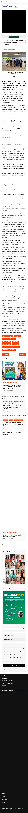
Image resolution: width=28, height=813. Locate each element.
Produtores (16, 346)
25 (7, 660)
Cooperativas (6, 338)
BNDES (10, 336)
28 (17, 660)
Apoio (4, 336)
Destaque (16, 341)
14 (17, 654)
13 (14, 654)
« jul (4, 669)
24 (4, 660)
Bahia (5, 382)
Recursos (13, 349)
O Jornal (3, 796)
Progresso (5, 349)
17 (4, 657)
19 (10, 657)
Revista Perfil (5, 799)
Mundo (9, 49)
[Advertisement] (14, 23)
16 (23, 654)
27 (14, 660)
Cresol (13, 338)
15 (20, 654)
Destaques (5, 49)
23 (23, 657)
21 (17, 657)
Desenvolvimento (6, 341)
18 (7, 657)
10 (4, 654)
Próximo (22, 354)
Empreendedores (7, 346)
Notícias (13, 49)
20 (14, 657)
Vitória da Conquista (18, 401)
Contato (3, 802)
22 (20, 657)
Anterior (6, 354)
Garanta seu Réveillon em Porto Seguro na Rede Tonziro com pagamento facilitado (12, 386)
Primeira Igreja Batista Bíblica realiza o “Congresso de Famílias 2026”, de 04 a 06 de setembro (13, 424)
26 (10, 660)
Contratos (18, 336)
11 (7, 654)
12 (10, 654)
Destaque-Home (6, 344)
